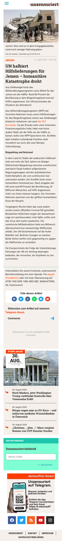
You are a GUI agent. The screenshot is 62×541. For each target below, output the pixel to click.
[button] (6, 3)
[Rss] (31, 520)
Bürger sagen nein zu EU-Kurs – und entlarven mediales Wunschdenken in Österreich (34, 413)
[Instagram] (50, 520)
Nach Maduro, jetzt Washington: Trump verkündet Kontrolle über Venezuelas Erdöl (32, 396)
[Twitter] (21, 520)
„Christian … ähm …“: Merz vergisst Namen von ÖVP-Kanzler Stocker (33, 429)
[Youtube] (41, 520)
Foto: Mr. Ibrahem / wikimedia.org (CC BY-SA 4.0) (22, 54)
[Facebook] (12, 520)
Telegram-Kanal (14, 312)
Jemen (9, 60)
